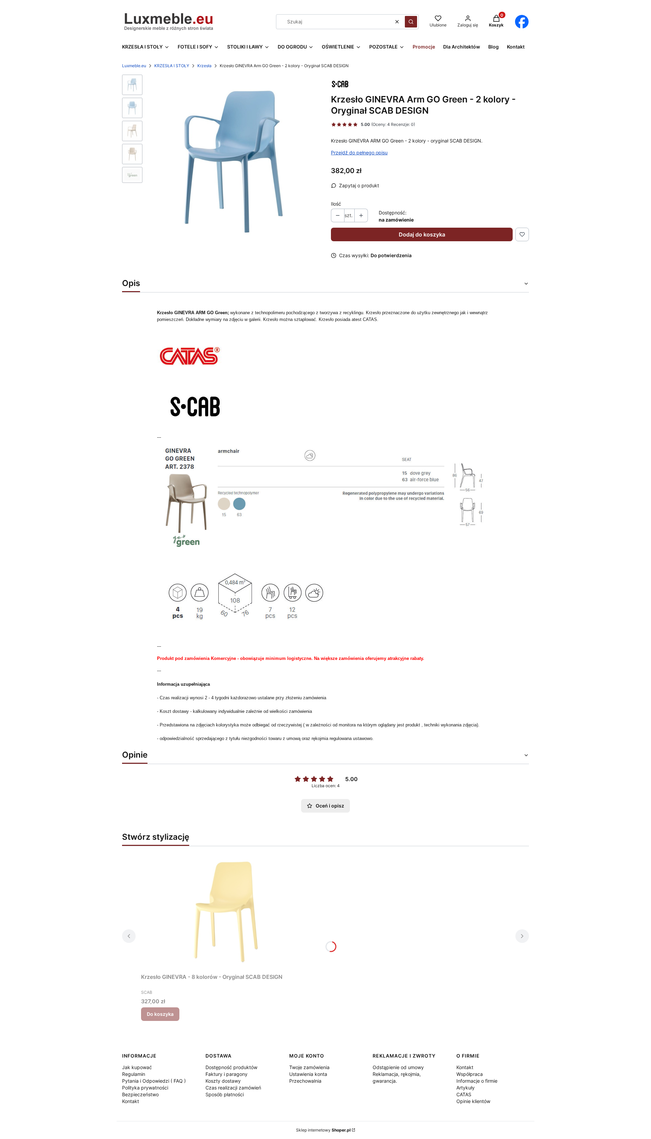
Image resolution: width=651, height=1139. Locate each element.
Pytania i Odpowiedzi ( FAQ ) (154, 1081)
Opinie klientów (473, 1101)
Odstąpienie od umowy (398, 1067)
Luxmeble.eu (134, 65)
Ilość (336, 204)
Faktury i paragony (226, 1074)
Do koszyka (160, 1014)
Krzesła (204, 65)
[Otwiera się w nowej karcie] (521, 22)
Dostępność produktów (231, 1067)
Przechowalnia (305, 1081)
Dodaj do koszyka (422, 234)
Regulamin (133, 1074)
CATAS (463, 1094)
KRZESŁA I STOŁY (171, 65)
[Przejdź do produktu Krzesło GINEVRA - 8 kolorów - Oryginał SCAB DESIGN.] (226, 911)
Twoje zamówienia (309, 1067)
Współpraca (469, 1074)
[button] (411, 21)
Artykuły (465, 1087)
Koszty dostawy (223, 1081)
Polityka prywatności (145, 1087)
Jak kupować (137, 1067)
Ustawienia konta (308, 1074)
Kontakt (130, 1101)
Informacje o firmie (476, 1081)
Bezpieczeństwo (140, 1094)
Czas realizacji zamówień (233, 1087)
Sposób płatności (224, 1094)
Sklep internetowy (323, 1130)
